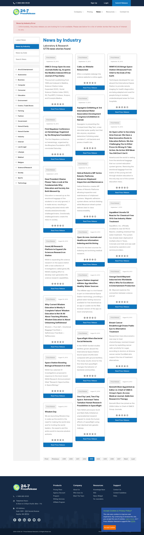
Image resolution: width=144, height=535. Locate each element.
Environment (22, 100)
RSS (94, 493)
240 (71, 459)
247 (118, 459)
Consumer (22, 90)
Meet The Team (78, 496)
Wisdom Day (51, 412)
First (46, 459)
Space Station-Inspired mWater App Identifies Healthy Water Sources (87, 283)
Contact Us (124, 12)
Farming (21, 111)
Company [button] (78, 12)
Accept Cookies (109, 527)
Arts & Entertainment (25, 69)
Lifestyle (21, 152)
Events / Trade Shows (25, 106)
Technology (22, 183)
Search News (21, 59)
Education (21, 95)
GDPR (133, 521)
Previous (55, 459)
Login (106, 3)
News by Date (21, 53)
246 (112, 459)
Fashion (21, 116)
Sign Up (94, 3)
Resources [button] (110, 12)
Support (117, 485)
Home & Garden (23, 131)
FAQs (115, 496)
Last (133, 459)
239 (64, 459)
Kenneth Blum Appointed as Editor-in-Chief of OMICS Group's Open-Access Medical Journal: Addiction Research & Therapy (122, 393)
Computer (21, 85)
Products (57, 485)
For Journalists (98, 499)
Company (77, 485)
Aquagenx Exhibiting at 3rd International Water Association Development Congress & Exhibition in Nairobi (89, 114)
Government (22, 121)
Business (21, 80)
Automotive (22, 75)
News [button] (98, 12)
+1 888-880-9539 (22, 3)
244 (98, 459)
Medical (21, 157)
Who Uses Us (78, 493)
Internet (21, 142)
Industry (21, 136)
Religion (21, 162)
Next (126, 459)
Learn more (130, 519)
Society (20, 173)
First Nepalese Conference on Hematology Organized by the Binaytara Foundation (58, 132)
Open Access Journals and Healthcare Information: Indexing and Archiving (89, 240)
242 (84, 459)
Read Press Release (58, 109)
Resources (98, 485)
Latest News (21, 40)
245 (105, 459)
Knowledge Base (99, 489)
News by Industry (23, 46)
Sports (20, 178)
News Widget (98, 496)
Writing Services (59, 499)
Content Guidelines (119, 493)
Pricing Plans (57, 489)
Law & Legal (22, 147)
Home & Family (23, 126)
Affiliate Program (59, 502)
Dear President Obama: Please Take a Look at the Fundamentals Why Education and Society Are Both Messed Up (57, 185)
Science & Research (25, 167)
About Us (76, 489)
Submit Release (121, 3)
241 (77, 459)
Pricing (90, 12)
